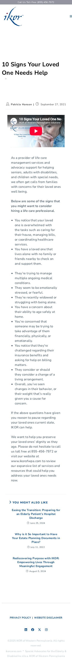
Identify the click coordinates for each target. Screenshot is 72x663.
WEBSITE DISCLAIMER (48, 617)
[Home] (3, 78)
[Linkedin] (26, 630)
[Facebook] (33, 630)
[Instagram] (46, 630)
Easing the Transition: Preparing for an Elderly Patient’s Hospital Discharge (36, 514)
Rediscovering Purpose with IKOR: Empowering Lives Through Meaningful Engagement (36, 562)
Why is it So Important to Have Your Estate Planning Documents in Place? (36, 538)
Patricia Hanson (21, 104)
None (11, 78)
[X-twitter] (39, 630)
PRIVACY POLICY (20, 617)
